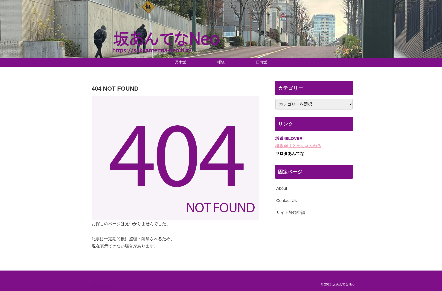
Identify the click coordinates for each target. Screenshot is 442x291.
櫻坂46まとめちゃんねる (298, 146)
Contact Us (286, 200)
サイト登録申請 (290, 212)
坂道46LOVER (288, 138)
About (281, 188)
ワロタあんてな (289, 153)
